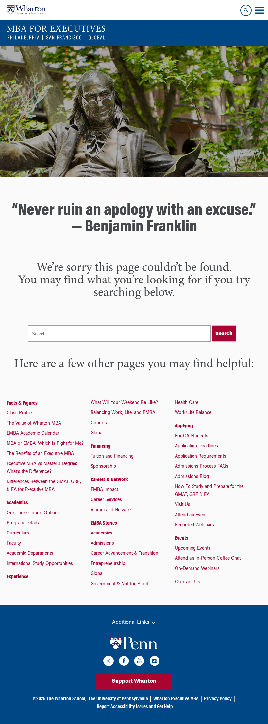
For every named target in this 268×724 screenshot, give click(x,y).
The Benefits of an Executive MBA (40, 454)
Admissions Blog (192, 477)
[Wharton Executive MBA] (56, 33)
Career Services (106, 500)
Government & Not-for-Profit (119, 584)
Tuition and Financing (112, 456)
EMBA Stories (104, 523)
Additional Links (131, 622)
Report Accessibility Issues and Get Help (135, 707)
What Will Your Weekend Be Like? (124, 403)
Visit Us (182, 505)
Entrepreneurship (108, 564)
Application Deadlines (196, 446)
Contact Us (187, 582)
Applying (184, 426)
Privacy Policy (218, 699)
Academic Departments (30, 554)
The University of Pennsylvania (118, 699)
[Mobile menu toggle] (259, 10)
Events (181, 538)
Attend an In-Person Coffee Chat (208, 558)
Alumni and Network (111, 510)
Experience (17, 577)
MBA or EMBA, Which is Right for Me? (45, 444)
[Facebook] (124, 662)
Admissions (102, 543)
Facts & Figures (22, 403)
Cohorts (99, 423)
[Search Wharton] (246, 10)
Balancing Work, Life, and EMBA (123, 413)
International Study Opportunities (40, 564)
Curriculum (18, 533)
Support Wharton (134, 681)
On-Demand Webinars (197, 569)
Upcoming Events (192, 548)
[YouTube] (139, 662)
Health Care (186, 403)
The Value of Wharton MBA (34, 423)
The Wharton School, (66, 699)
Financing (100, 446)
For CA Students (191, 436)
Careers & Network (109, 479)
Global (97, 433)
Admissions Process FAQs (201, 466)
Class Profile (19, 413)
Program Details (23, 523)
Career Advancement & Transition (124, 554)
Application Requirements (200, 456)
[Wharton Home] (26, 10)
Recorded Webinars (194, 525)
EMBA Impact (104, 490)
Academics (17, 503)
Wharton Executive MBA (176, 699)
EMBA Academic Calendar (33, 433)
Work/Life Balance (193, 413)
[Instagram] (154, 662)
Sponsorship (103, 466)
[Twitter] (108, 662)
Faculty (14, 543)
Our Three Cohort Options (33, 513)
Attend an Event (191, 515)
